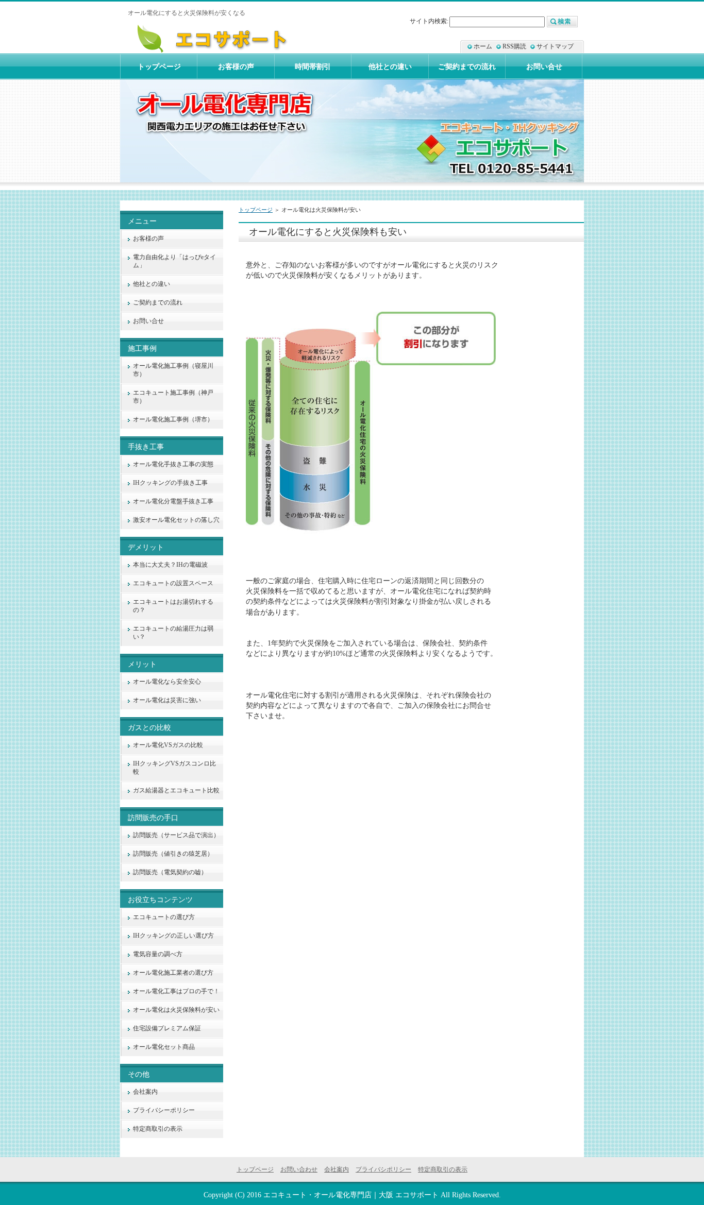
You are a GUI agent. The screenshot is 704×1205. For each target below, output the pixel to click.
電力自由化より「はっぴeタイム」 (174, 261)
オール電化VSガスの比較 (168, 745)
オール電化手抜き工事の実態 (173, 464)
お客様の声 (148, 238)
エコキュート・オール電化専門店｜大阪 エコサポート (351, 1195)
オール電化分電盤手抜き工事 (173, 501)
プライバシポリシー (383, 1169)
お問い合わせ (298, 1169)
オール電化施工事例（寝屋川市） (173, 370)
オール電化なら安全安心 (167, 681)
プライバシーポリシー (164, 1110)
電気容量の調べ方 (157, 954)
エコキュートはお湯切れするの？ (173, 606)
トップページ (256, 210)
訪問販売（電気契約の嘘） (170, 872)
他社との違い (151, 283)
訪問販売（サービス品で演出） (176, 835)
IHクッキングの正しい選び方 (173, 935)
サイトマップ (555, 46)
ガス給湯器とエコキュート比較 (176, 790)
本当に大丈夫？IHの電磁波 (170, 564)
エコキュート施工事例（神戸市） (173, 396)
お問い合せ (148, 321)
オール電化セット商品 (164, 1046)
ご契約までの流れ (157, 302)
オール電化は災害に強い (167, 700)
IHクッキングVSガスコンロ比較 (174, 767)
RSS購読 (514, 46)
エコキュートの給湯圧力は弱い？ (173, 632)
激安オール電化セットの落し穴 (176, 519)
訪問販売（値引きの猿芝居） (173, 853)
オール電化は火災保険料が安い (176, 1009)
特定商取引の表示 (157, 1128)
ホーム (483, 46)
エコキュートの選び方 (164, 917)
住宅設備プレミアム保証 (167, 1028)
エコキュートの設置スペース (173, 583)
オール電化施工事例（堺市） (173, 419)
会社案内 (145, 1091)
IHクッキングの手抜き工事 (170, 482)
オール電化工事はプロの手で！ (176, 991)
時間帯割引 (313, 66)
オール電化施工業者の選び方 (173, 972)
